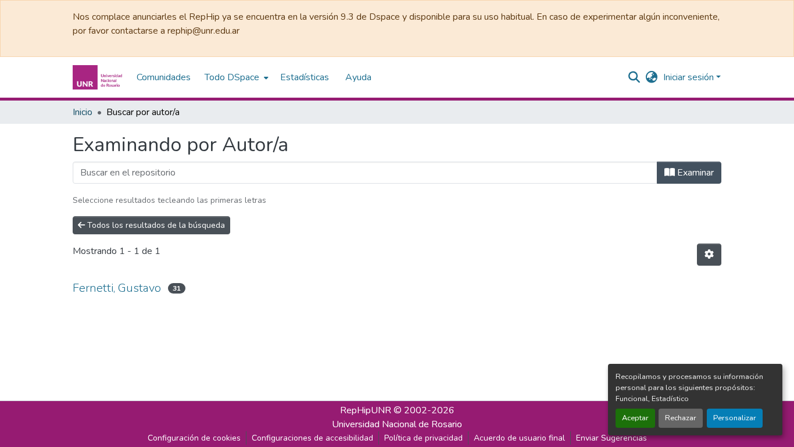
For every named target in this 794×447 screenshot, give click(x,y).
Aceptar (635, 418)
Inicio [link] (82, 112)
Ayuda (358, 77)
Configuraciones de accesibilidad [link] (312, 438)
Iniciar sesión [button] (689, 77)
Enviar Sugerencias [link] (611, 438)
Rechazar (680, 418)
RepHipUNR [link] (365, 410)
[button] (99, 77)
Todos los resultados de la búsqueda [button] (155, 225)
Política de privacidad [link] (423, 438)
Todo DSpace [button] (232, 77)
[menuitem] (235, 77)
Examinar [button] (694, 172)
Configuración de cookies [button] (194, 438)
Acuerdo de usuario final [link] (519, 438)
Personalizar (734, 418)
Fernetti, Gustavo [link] (117, 288)
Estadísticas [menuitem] (304, 77)
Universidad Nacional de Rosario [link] (397, 424)
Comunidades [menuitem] (164, 77)
